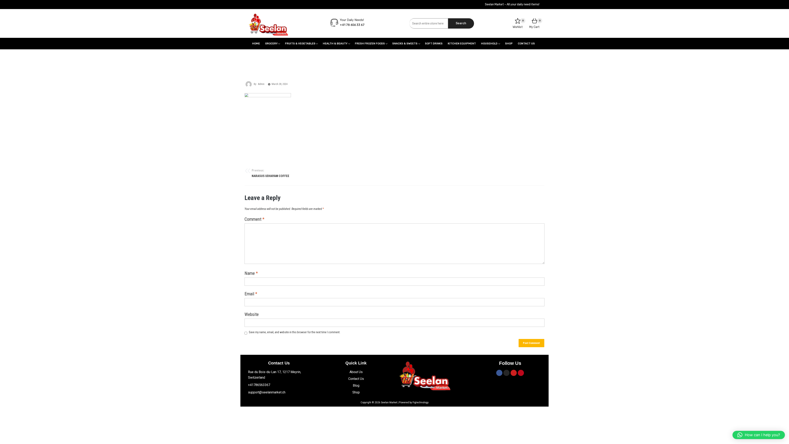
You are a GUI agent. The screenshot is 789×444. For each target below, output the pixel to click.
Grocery (271, 43)
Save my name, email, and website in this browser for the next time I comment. (294, 332)
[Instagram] (506, 373)
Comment (254, 219)
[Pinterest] (521, 373)
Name (251, 273)
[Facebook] (499, 373)
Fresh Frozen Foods (370, 43)
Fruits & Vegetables (300, 43)
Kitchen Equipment (462, 43)
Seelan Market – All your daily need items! (512, 4)
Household (489, 43)
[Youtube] (514, 373)
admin (261, 84)
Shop (509, 43)
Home (256, 43)
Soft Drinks (434, 43)
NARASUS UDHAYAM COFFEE (270, 173)
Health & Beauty (335, 43)
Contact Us (526, 43)
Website (252, 314)
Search (461, 23)
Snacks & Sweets (405, 43)
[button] (758, 435)
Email (251, 294)
